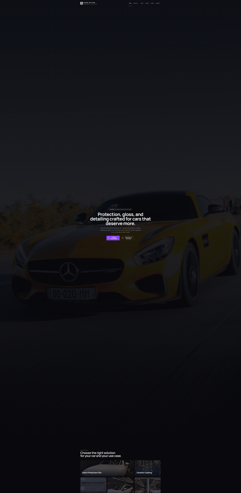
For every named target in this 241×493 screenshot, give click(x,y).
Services (135, 3)
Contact (147, 3)
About (142, 3)
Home (130, 3)
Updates (158, 3)
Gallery (152, 3)
